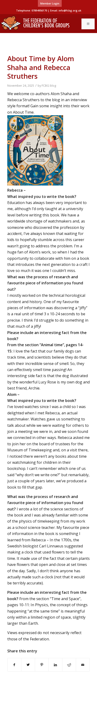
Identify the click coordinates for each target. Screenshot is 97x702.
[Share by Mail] (82, 664)
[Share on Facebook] (14, 664)
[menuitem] (50, 3)
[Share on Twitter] (28, 664)
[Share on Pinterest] (41, 664)
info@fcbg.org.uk (70, 10)
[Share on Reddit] (69, 664)
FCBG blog (49, 85)
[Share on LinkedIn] (55, 664)
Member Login (49, 3)
